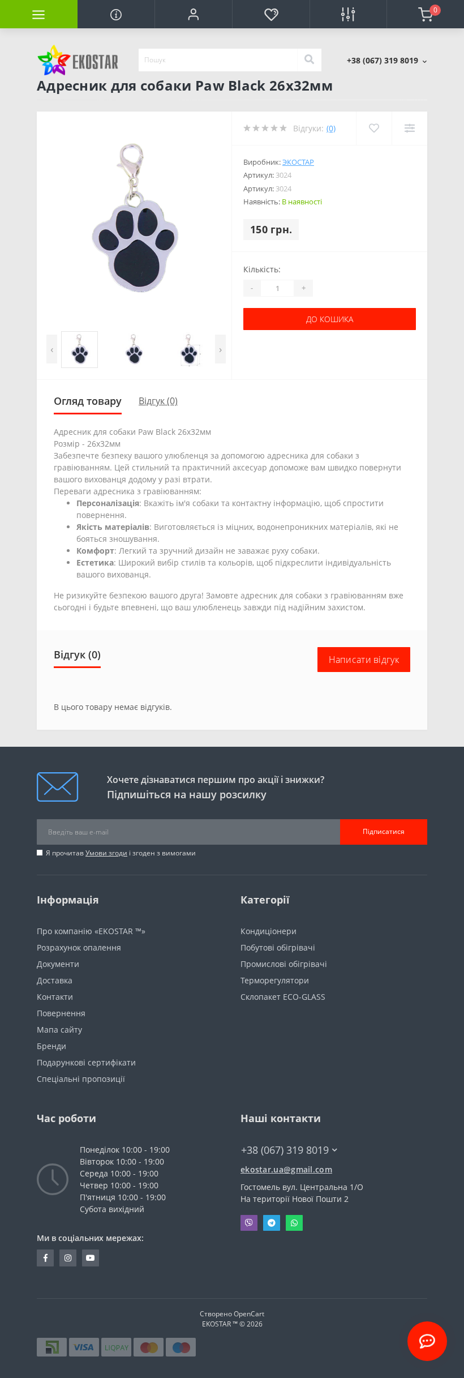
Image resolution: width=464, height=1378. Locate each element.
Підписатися (384, 831)
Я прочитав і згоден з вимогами (121, 853)
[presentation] (51, 349)
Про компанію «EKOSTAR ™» (91, 931)
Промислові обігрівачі (283, 963)
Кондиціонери (268, 931)
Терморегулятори (274, 980)
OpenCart (249, 1314)
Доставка (54, 980)
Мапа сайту (59, 1029)
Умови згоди (106, 853)
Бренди (51, 1046)
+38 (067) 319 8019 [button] (285, 1150)
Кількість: (262, 269)
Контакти (55, 996)
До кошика (329, 319)
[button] (193, 14)
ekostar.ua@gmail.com (286, 1169)
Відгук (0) (158, 401)
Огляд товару (88, 401)
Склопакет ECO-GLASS (282, 996)
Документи (58, 963)
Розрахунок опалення (79, 947)
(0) (331, 128)
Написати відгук (364, 659)
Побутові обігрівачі (277, 947)
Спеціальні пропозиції (81, 1078)
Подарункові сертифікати (86, 1062)
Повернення (61, 1013)
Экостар (298, 162)
